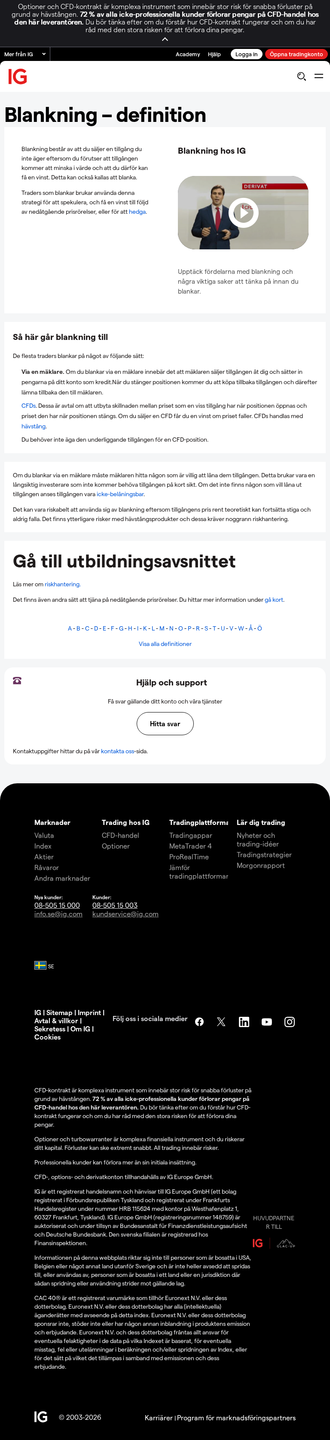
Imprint (89, 1012)
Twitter (222, 1022)
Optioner (116, 846)
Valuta (44, 835)
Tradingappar (190, 835)
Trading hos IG (126, 822)
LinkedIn (245, 1022)
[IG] (18, 77)
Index (43, 846)
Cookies (47, 1037)
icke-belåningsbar (120, 493)
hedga (137, 211)
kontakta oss (117, 751)
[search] (301, 76)
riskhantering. (63, 584)
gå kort (274, 599)
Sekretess (49, 1029)
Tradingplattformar (201, 822)
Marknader (52, 822)
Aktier (44, 856)
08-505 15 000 (57, 905)
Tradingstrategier (264, 854)
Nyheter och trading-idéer (258, 839)
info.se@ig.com (58, 913)
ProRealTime (189, 856)
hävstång (33, 426)
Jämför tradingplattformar (199, 871)
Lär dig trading (261, 822)
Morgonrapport (261, 865)
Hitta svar (165, 723)
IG (37, 1012)
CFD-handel (120, 835)
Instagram (290, 1022)
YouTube (268, 1022)
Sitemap (59, 1012)
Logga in (246, 54)
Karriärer (159, 1417)
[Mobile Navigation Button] (318, 76)
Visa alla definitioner (165, 643)
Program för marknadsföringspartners (236, 1417)
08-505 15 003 (115, 905)
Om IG (81, 1029)
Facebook (199, 1022)
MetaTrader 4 (190, 846)
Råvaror (46, 867)
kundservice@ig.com (125, 913)
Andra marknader (62, 878)
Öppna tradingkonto (296, 54)
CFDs (28, 405)
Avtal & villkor (56, 1020)
